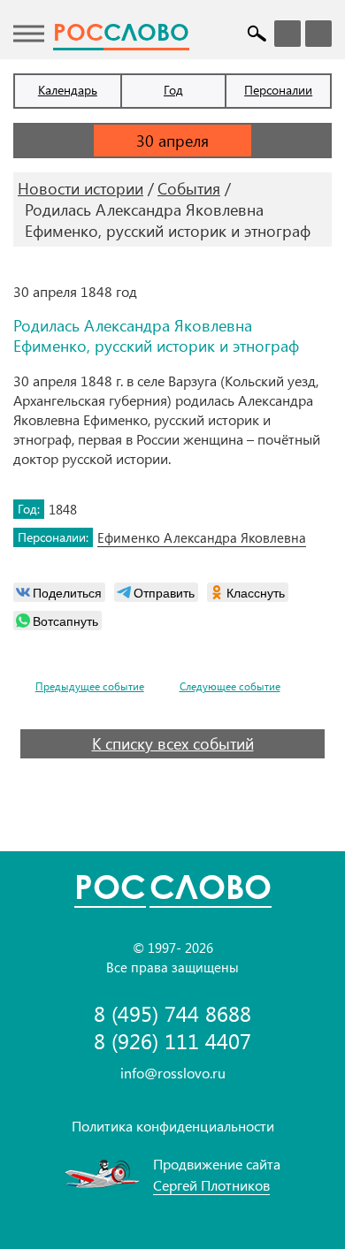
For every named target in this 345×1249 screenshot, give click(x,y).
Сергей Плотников (211, 1185)
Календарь (67, 89)
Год (173, 89)
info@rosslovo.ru (173, 1072)
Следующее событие (230, 686)
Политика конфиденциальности (173, 1125)
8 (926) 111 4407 (172, 1041)
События (188, 188)
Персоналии (278, 89)
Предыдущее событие (89, 686)
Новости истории (80, 188)
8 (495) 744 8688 (172, 1013)
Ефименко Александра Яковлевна (201, 537)
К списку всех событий (173, 743)
